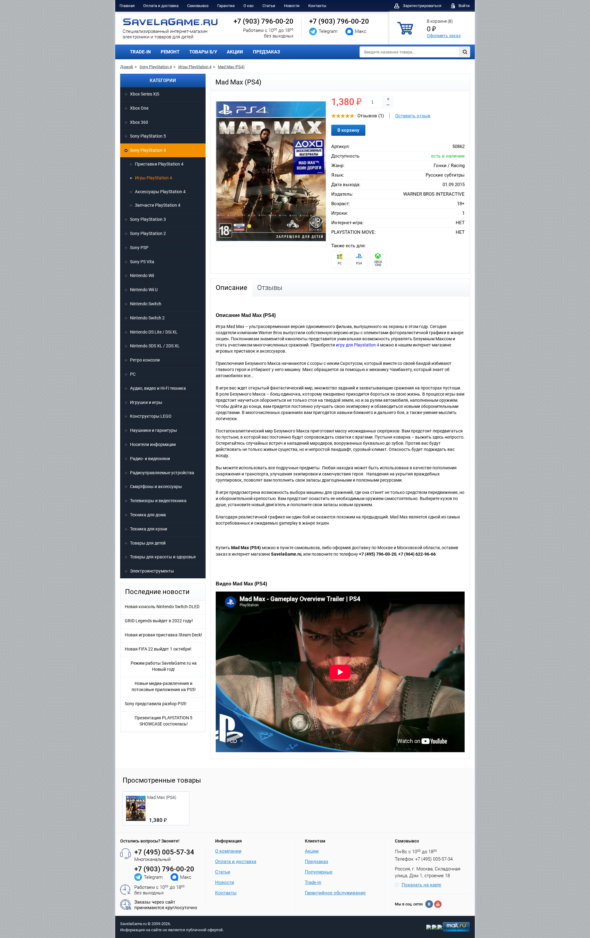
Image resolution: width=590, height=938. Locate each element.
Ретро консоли (145, 360)
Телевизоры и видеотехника (158, 500)
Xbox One (139, 108)
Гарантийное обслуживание (335, 893)
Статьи (268, 5)
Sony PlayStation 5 (148, 136)
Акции (312, 851)
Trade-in (313, 882)
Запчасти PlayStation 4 (157, 205)
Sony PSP (139, 247)
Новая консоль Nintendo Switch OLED (162, 606)
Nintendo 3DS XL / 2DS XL (155, 345)
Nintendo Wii (142, 275)
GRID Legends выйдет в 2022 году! (159, 620)
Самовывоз (198, 5)
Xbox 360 (139, 122)
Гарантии (226, 5)
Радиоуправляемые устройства (162, 472)
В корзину (348, 130)
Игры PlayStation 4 (194, 66)
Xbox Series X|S (144, 94)
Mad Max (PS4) (231, 66)
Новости (292, 5)
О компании (228, 851)
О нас (248, 5)
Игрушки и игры (146, 402)
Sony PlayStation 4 (156, 66)
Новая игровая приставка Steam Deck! (163, 634)
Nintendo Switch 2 (147, 317)
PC (133, 374)
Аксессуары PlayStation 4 (160, 191)
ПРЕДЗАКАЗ (266, 52)
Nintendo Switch (145, 303)
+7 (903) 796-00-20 (263, 21)
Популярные (318, 872)
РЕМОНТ (170, 52)
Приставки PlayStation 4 (159, 164)
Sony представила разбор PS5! (156, 703)
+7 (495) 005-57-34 (164, 852)
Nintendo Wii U (144, 289)
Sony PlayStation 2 (148, 233)
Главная (127, 5)
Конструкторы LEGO (150, 416)
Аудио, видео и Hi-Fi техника (158, 388)
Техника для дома (148, 514)
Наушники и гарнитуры (153, 430)
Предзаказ (316, 861)
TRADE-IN (140, 52)
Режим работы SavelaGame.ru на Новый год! (164, 666)
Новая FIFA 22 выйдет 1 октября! (158, 649)
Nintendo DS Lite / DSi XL (154, 332)
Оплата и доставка (161, 5)
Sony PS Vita (142, 261)
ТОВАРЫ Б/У (203, 52)
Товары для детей (148, 543)
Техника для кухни (148, 528)
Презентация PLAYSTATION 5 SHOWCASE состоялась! (163, 720)
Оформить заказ (444, 35)
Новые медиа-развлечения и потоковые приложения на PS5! (164, 686)
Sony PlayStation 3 (148, 219)
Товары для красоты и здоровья (163, 556)
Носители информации (153, 444)
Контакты (317, 5)
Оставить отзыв (413, 116)
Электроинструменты (152, 571)
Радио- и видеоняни (150, 458)
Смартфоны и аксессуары (156, 486)
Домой (126, 66)
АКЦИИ (235, 52)
